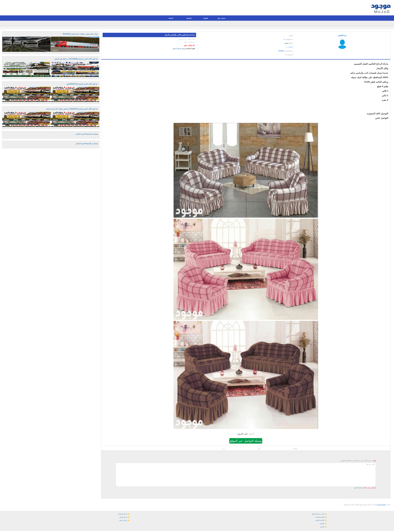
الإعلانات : (289, 47)
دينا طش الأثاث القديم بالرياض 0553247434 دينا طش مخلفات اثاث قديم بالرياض (72, 109)
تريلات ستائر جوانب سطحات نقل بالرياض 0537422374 (80, 34)
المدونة (322, 527)
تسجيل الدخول (177, 48)
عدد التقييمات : (288, 39)
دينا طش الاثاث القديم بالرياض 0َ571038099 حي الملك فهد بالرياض (76, 59)
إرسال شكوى (123, 520)
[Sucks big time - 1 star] (278, 35)
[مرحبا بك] (381, 8)
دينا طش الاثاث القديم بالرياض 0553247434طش (82, 84)
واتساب (295, 448)
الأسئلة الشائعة (320, 520)
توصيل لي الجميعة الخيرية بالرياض (87, 134)
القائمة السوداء (380, 504)
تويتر (258, 448)
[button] (222, 18)
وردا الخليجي (342, 35)
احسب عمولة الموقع (318, 514)
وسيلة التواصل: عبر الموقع (246, 440)
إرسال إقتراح (123, 517)
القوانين (322, 523)
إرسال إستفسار (123, 514)
